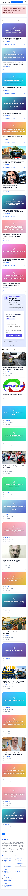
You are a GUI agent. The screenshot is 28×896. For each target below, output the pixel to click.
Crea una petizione (17, 2)
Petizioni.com (5, 2)
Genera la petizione (14, 335)
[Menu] (25, 2)
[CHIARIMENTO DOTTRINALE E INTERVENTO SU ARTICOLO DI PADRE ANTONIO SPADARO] (14, 206)
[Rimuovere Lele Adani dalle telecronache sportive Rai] (14, 182)
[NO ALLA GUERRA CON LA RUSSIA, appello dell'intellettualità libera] (14, 34)
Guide (4, 856)
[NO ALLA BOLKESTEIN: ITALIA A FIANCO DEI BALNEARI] (14, 255)
